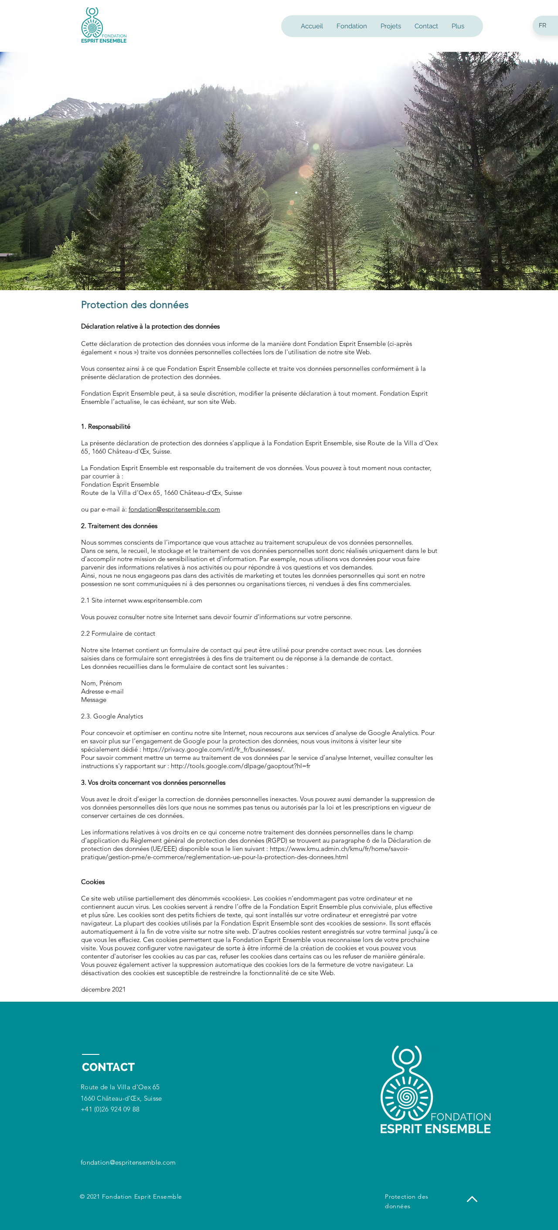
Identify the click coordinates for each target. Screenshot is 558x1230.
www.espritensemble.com (165, 600)
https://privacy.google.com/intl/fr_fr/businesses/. (214, 749)
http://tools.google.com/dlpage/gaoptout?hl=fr (240, 766)
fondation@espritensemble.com (174, 509)
